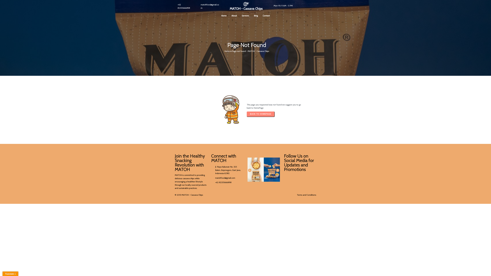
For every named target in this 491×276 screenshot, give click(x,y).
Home (227, 51)
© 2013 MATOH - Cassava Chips (189, 195)
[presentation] (249, 170)
